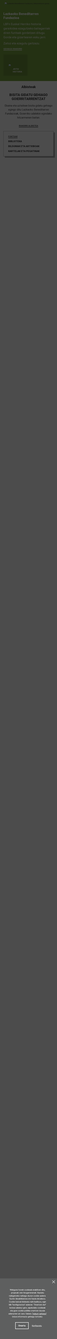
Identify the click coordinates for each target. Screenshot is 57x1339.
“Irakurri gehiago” (39, 1314)
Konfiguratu (37, 1326)
